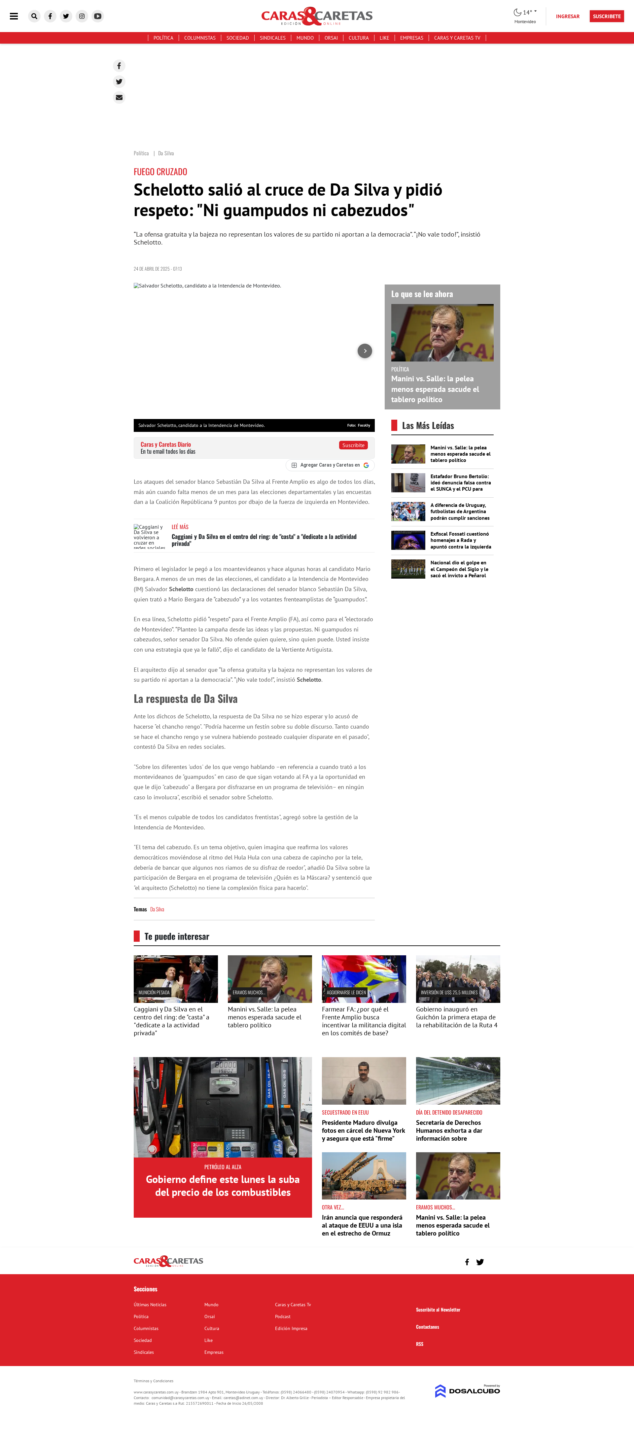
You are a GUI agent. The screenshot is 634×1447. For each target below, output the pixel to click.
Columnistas (200, 37)
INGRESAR (568, 16)
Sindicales (273, 37)
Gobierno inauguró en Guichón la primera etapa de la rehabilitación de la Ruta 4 (457, 1017)
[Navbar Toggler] (19, 16)
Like (384, 37)
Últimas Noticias (150, 1305)
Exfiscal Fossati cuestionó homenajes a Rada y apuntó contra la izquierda (461, 540)
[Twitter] (119, 81)
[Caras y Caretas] (168, 1266)
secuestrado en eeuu (345, 1112)
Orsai (331, 37)
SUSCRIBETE (607, 16)
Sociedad (238, 37)
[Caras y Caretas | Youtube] (97, 16)
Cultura (359, 37)
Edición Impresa (291, 1328)
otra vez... (333, 1207)
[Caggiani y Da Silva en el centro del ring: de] (176, 1001)
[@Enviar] (119, 97)
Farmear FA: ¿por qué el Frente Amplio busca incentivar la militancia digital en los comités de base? (364, 1021)
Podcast (283, 1316)
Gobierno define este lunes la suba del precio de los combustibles (223, 1185)
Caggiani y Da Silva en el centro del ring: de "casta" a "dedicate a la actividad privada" (264, 540)
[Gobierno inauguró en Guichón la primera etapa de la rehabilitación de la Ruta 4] (458, 1001)
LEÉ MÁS (180, 527)
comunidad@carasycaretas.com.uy (180, 1397)
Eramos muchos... (249, 992)
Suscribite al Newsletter (438, 1309)
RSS (419, 1343)
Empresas (411, 37)
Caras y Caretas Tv (457, 37)
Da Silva (157, 909)
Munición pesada (154, 992)
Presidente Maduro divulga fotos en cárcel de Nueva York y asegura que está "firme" (363, 1130)
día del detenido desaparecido (449, 1112)
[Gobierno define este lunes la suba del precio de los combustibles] (223, 1107)
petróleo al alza (222, 1167)
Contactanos (427, 1326)
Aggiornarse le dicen (346, 992)
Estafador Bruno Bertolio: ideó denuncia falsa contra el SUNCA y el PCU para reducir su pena (461, 486)
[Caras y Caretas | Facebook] (50, 16)
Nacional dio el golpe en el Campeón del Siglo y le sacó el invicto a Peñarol (459, 568)
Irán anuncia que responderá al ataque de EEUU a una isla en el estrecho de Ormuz (362, 1225)
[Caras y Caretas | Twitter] (66, 16)
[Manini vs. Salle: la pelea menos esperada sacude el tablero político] (270, 1001)
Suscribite (353, 445)
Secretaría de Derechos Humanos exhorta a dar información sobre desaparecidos (449, 1134)
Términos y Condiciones (153, 1380)
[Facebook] (119, 65)
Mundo (305, 37)
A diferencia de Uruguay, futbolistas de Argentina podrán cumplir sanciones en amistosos (460, 514)
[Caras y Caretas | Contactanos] (493, 1261)
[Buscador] (34, 16)
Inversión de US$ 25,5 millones (449, 992)
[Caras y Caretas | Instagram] (82, 16)
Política (163, 37)
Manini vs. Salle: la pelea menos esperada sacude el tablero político (435, 388)
